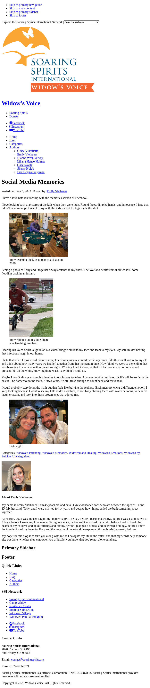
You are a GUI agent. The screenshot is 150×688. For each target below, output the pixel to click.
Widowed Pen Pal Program (26, 616)
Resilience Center (20, 606)
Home (13, 573)
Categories (15, 580)
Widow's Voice (21, 103)
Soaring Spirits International (26, 599)
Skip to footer (17, 15)
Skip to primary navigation (25, 4)
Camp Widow (18, 602)
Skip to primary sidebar (23, 12)
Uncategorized (21, 456)
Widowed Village (20, 613)
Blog (12, 577)
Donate (13, 116)
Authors (14, 584)
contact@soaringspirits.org (27, 659)
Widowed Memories (54, 452)
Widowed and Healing (82, 452)
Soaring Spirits (18, 113)
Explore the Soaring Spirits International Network (32, 22)
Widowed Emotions (110, 452)
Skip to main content (22, 8)
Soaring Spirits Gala (21, 609)
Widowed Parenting (28, 452)
